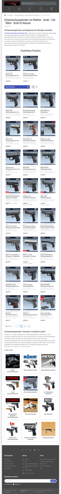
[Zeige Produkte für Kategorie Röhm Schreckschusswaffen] (30, 361)
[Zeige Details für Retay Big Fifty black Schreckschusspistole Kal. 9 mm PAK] (13, 274)
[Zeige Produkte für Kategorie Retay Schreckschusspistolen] (48, 361)
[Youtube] (34, 450)
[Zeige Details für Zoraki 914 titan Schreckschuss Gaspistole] (30, 185)
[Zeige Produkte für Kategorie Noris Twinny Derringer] (30, 405)
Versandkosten (7, 492)
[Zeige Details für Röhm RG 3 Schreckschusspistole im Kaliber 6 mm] (13, 302)
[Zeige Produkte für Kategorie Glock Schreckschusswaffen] (30, 383)
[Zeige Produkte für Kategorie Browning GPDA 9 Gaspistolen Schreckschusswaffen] (13, 405)
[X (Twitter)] (26, 450)
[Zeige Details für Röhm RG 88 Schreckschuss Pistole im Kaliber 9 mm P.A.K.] (48, 215)
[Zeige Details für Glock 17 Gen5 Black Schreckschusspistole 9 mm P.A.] (48, 302)
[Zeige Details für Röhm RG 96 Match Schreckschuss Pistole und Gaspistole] (48, 274)
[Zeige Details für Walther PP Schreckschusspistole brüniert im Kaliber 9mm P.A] (30, 302)
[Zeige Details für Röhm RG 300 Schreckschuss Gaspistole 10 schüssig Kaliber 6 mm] (13, 185)
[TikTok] (30, 450)
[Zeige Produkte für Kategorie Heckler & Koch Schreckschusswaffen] (13, 429)
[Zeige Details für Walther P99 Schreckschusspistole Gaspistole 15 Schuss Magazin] (48, 185)
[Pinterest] (38, 450)
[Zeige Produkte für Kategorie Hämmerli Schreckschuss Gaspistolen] (30, 429)
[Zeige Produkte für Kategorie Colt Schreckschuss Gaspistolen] (48, 383)
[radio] (33, 87)
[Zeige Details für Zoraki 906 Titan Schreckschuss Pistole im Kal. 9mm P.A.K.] (13, 157)
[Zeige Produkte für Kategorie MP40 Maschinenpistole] (48, 429)
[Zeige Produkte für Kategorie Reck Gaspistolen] (48, 405)
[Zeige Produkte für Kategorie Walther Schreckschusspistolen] (13, 361)
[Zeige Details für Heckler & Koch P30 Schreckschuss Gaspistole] (48, 128)
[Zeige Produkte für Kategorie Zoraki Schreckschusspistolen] (13, 383)
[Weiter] (29, 326)
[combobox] (39, 3)
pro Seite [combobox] (9, 326)
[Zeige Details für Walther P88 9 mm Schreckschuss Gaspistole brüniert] (48, 100)
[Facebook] (22, 450)
